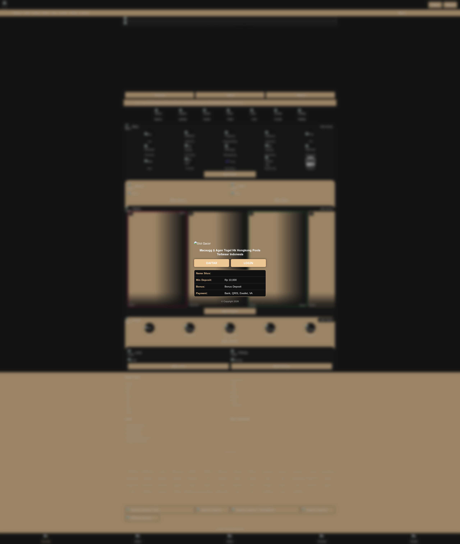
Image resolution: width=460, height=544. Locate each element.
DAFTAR (211, 263)
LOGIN (248, 263)
